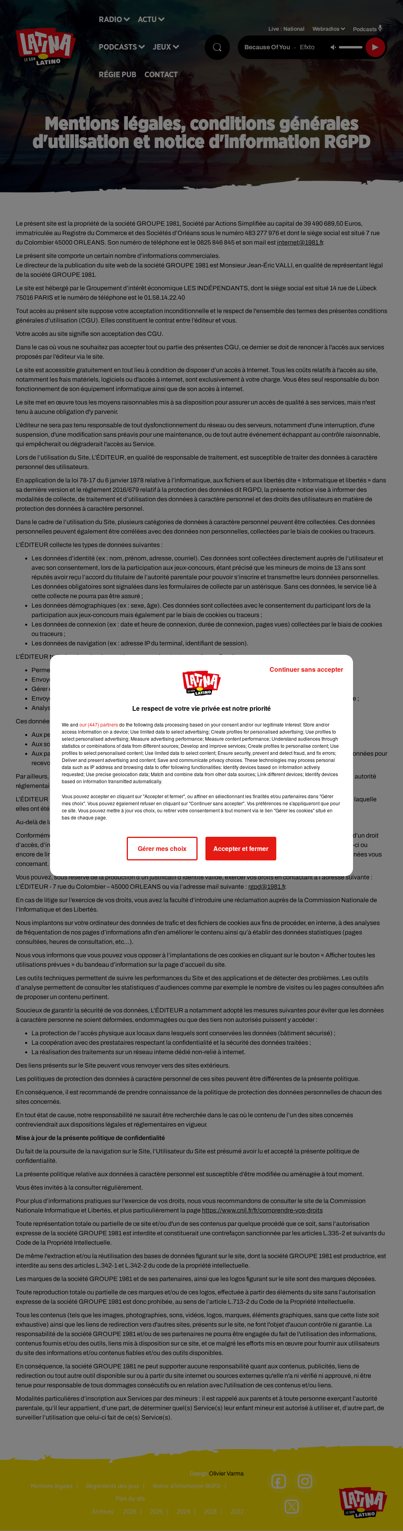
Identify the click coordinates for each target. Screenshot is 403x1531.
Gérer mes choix (162, 848)
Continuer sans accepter (306, 669)
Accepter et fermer (240, 848)
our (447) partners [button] (98, 724)
